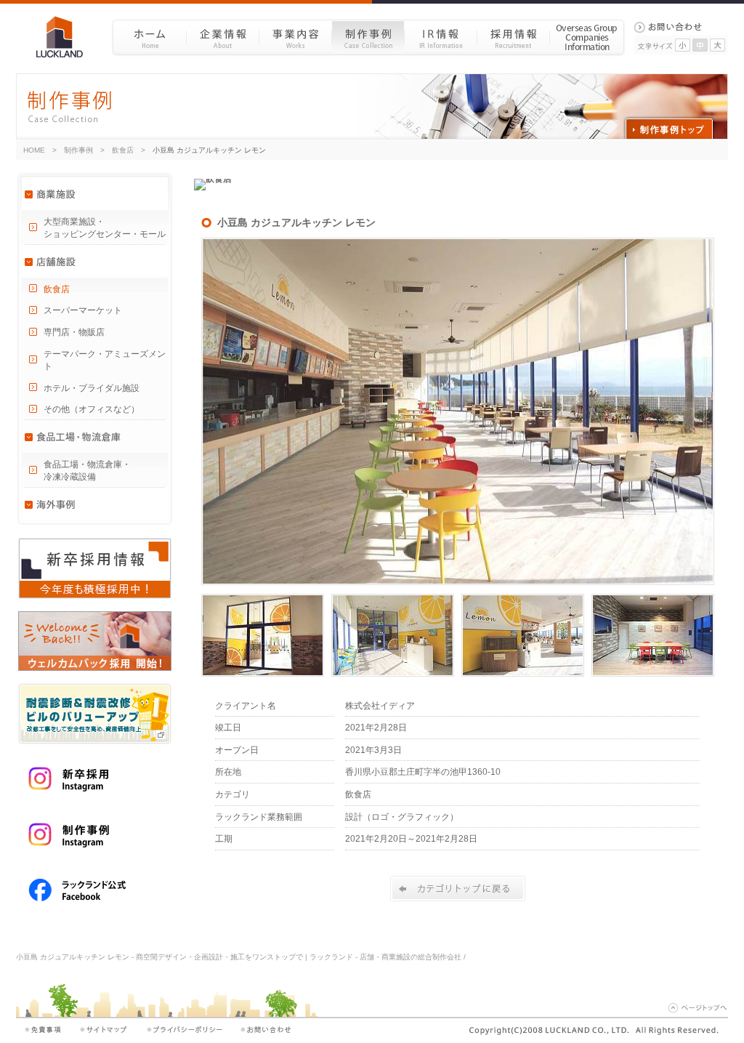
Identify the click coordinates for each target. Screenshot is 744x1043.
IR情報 (440, 36)
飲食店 (123, 150)
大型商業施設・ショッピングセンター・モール (105, 228)
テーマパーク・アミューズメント (105, 360)
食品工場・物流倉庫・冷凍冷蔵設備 (87, 470)
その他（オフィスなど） (92, 409)
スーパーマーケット (83, 310)
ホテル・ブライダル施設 (92, 388)
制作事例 (367, 36)
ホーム (149, 36)
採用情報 (513, 36)
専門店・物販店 (74, 332)
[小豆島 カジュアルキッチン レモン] (457, 582)
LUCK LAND (65, 36)
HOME (34, 150)
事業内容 (295, 36)
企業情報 (222, 36)
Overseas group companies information (587, 36)
